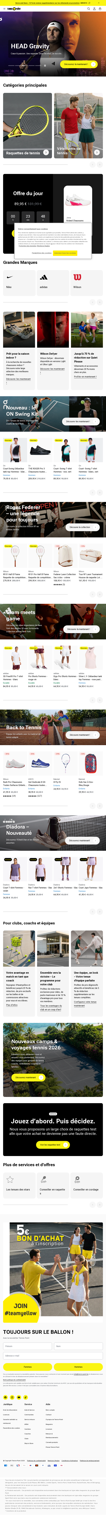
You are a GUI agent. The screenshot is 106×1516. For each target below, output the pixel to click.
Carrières (27, 1429)
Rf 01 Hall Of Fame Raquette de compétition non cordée (14, 576)
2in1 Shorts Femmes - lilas (66, 887)
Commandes (28, 1415)
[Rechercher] (89, 9)
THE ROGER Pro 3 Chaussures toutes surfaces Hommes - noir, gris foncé (39, 470)
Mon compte (50, 1410)
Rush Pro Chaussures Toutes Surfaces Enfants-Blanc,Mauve (14, 784)
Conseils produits (52, 1442)
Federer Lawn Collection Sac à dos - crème (65, 576)
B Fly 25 (57, 782)
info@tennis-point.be (81, 1374)
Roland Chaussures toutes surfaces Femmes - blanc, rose (77, 222)
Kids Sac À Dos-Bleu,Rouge (86, 783)
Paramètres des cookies (11, 1428)
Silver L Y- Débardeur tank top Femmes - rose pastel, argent (91, 678)
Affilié (26, 1424)
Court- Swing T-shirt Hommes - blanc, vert (88, 470)
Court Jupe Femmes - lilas (91, 887)
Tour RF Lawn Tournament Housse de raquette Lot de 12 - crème (91, 576)
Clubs (26, 1438)
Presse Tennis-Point (52, 1447)
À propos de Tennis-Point (54, 1419)
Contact (48, 1415)
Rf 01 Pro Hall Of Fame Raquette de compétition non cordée (39, 576)
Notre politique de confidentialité (14, 1380)
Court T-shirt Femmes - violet (13, 889)
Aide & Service (29, 1410)
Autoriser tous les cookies (65, 253)
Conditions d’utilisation (70, 1461)
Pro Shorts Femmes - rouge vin (37, 678)
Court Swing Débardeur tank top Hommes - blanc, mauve (14, 470)
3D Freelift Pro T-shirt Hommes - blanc (13, 678)
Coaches (27, 1434)
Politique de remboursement (89, 1461)
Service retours (29, 1419)
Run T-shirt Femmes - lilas (40, 887)
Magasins (49, 1424)
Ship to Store (28, 1443)
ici (51, 244)
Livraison (49, 1429)
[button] (4, 9)
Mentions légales (53, 1461)
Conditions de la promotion (16, 1511)
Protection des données (27, 246)
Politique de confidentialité (36, 1461)
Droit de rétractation (10, 1410)
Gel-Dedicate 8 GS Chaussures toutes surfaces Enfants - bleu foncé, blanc (38, 784)
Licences (6, 1415)
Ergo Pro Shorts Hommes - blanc (66, 678)
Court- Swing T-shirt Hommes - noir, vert (63, 470)
